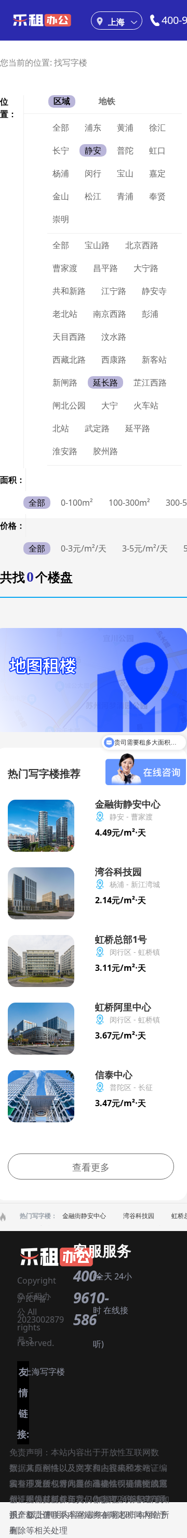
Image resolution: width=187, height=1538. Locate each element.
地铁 (107, 101)
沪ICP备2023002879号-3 (40, 1301)
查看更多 (91, 1167)
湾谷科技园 (138, 1215)
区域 (62, 101)
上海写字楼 (44, 1371)
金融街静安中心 (84, 1215)
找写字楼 (70, 62)
